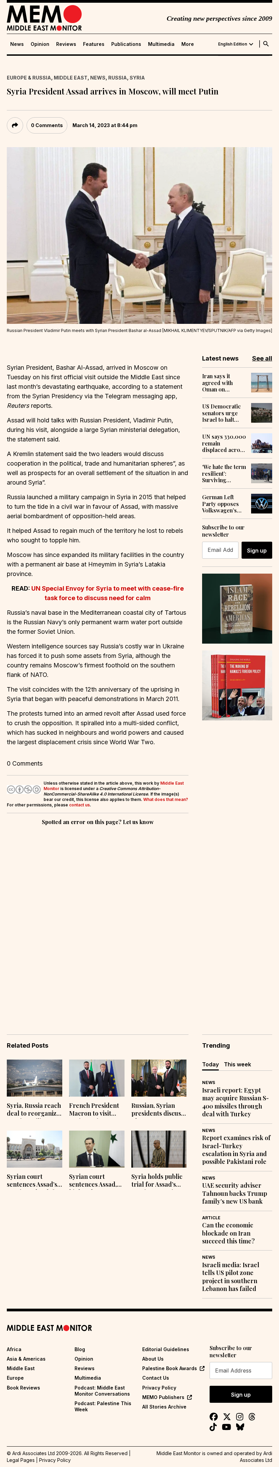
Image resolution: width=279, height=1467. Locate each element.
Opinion (40, 44)
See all (262, 358)
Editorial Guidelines (165, 1349)
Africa (14, 1349)
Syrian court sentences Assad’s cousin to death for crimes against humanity (34, 1181)
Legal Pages (21, 1460)
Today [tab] (210, 1064)
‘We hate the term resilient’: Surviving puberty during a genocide (224, 473)
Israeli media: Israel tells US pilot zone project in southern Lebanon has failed (230, 1277)
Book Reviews (23, 1388)
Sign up (257, 550)
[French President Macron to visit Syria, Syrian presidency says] (97, 1078)
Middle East (70, 78)
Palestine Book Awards (169, 1368)
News (17, 44)
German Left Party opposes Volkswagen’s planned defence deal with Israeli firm (223, 503)
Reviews (66, 44)
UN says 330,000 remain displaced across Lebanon (224, 443)
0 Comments (47, 125)
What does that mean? (165, 799)
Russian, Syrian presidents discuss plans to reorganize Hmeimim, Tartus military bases (157, 1110)
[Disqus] (97, 920)
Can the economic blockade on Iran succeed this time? (228, 1233)
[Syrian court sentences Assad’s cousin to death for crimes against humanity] (34, 1149)
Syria (137, 78)
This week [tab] (237, 1064)
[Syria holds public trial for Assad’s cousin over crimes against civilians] (159, 1149)
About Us (153, 1359)
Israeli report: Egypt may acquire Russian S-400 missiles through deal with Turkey (235, 1102)
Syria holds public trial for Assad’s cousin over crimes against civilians (158, 1181)
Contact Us (155, 1378)
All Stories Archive (164, 1407)
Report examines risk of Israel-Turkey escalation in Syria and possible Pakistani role (236, 1150)
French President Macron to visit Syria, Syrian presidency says (94, 1110)
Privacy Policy (159, 1388)
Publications (126, 44)
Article (211, 1217)
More (187, 44)
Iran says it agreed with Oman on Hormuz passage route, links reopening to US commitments (223, 382)
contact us (79, 804)
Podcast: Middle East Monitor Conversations (102, 1391)
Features (93, 44)
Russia (117, 78)
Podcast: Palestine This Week (103, 1406)
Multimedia (161, 44)
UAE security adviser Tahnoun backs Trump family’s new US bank (234, 1193)
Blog (80, 1349)
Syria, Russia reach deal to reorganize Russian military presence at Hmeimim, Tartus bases (34, 1110)
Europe (15, 1378)
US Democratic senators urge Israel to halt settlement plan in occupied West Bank (223, 413)
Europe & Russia (29, 78)
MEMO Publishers (163, 1397)
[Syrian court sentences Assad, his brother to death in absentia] (97, 1149)
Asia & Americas (26, 1359)
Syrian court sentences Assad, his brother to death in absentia (93, 1181)
